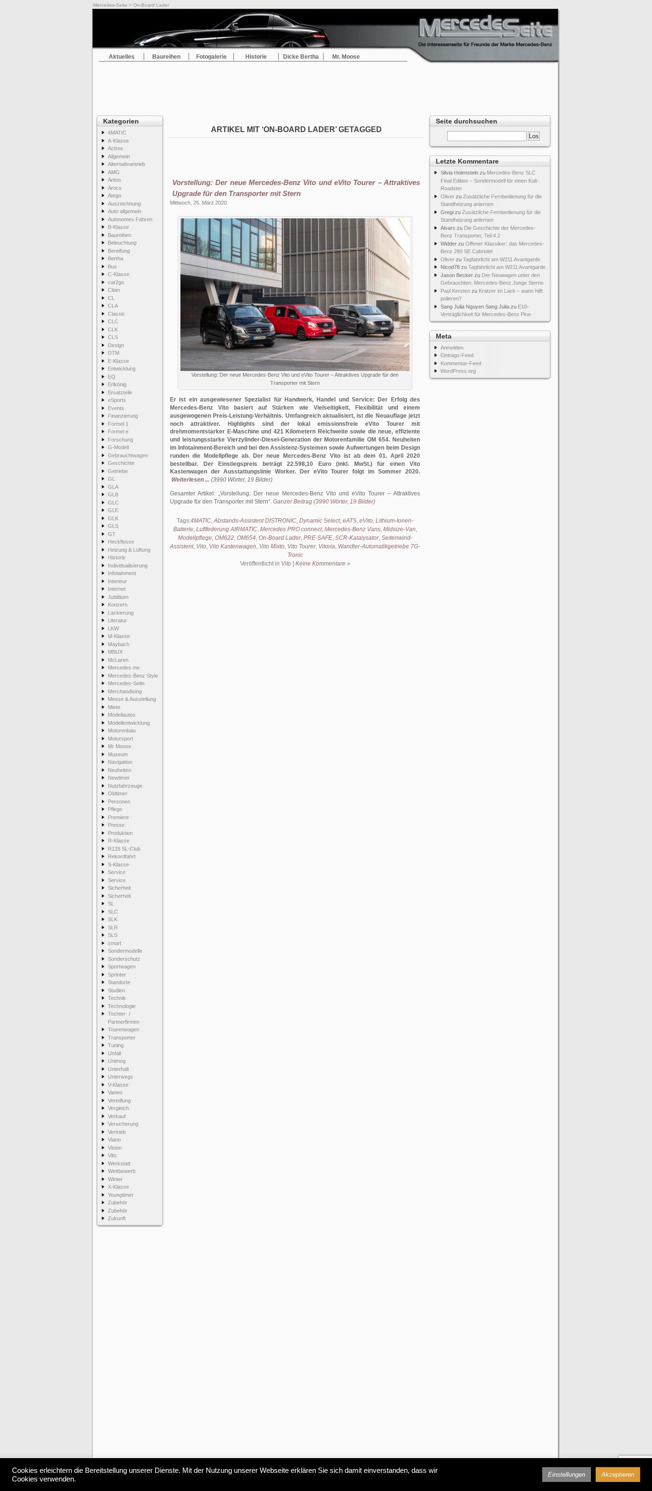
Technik (117, 998)
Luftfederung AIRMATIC (226, 529)
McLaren (118, 660)
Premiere (118, 817)
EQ (112, 377)
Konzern (117, 604)
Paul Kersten (455, 291)
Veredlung (119, 1100)
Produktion (120, 833)
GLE (113, 510)
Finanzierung (123, 416)
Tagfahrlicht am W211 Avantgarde (501, 259)
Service (117, 872)
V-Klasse (118, 1085)
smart (114, 943)
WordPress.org (458, 371)
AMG (114, 172)
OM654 (246, 538)
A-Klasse (118, 141)
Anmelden (452, 347)
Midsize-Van (399, 529)
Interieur (117, 581)
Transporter (122, 1037)
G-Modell (118, 447)
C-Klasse (118, 274)
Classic (116, 314)
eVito (366, 520)
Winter (115, 1179)
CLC (113, 321)
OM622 (224, 538)
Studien (116, 990)
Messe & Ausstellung (132, 699)
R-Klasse (118, 840)
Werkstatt (119, 1163)
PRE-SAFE (318, 538)
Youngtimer (121, 1195)
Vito (112, 1155)
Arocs (115, 188)
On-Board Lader (280, 538)
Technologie (122, 1006)
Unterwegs (120, 1077)
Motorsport (120, 738)
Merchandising (125, 691)
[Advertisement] (326, 85)
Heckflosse (121, 542)
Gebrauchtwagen (128, 455)
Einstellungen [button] (566, 1474)
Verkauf (117, 1116)
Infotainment (122, 573)
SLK (112, 919)
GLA (113, 487)
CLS (113, 337)
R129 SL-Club (124, 849)
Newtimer (119, 778)
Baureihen (166, 56)
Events (116, 408)
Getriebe (118, 471)
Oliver (447, 196)
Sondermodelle (125, 951)
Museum (118, 754)
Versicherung (123, 1124)
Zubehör (117, 1202)
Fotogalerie (211, 56)
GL (111, 479)
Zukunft (117, 1218)
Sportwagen (122, 966)
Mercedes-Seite (110, 5)
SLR (113, 927)
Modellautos (122, 715)
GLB (113, 494)
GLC (113, 502)
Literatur (117, 620)
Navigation (120, 762)
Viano (114, 1139)
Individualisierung (127, 565)
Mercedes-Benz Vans (352, 529)
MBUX (115, 652)
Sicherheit (119, 888)
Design (116, 345)
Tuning (116, 1045)
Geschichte (121, 463)
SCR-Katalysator (357, 538)
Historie (256, 56)
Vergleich (118, 1108)
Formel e (118, 431)
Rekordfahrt (122, 856)
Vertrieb (117, 1132)
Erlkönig (117, 384)
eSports (117, 400)
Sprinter (117, 974)
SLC (113, 912)
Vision (115, 1148)
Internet (117, 589)
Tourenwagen (123, 1029)
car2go (116, 282)
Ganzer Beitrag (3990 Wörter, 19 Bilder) (324, 501)
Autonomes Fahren (130, 219)
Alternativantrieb (126, 164)
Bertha (115, 258)
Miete (114, 707)
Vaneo (115, 1092)
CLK (113, 329)
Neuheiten (119, 770)
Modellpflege (195, 538)
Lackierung (121, 613)
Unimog (117, 1061)
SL (111, 903)
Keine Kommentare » (322, 563)
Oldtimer (117, 793)
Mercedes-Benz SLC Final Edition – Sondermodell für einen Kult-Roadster (490, 180)
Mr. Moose (346, 56)
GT (112, 534)
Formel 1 (118, 424)
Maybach (118, 644)
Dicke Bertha (301, 56)
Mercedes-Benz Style (133, 676)
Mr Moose (119, 746)
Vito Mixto (271, 546)
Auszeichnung (124, 203)
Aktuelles (122, 56)
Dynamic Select (319, 520)
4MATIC (117, 132)
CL (111, 298)
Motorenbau (122, 730)
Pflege (115, 809)
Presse (116, 825)
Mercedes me (124, 667)
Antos (114, 180)
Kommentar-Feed (461, 363)
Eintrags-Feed (457, 355)
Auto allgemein (124, 211)
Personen (119, 801)
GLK (113, 518)
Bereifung (119, 251)
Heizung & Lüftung (129, 550)
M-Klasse (119, 636)
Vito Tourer (301, 546)
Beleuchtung (122, 243)
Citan (114, 290)
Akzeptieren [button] (617, 1474)
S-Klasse (118, 864)
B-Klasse (118, 227)
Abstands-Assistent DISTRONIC (255, 520)
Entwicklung (122, 368)
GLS (113, 526)
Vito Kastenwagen (232, 546)
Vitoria (326, 546)
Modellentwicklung (129, 723)
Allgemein (119, 156)
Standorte (119, 982)
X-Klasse (118, 1187)
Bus (112, 266)
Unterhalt (118, 1069)
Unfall (114, 1053)
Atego (114, 195)
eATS (350, 520)
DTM (113, 353)
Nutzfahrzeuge (125, 786)
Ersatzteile (120, 392)
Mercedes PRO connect (291, 529)
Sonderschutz (124, 959)
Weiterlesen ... (190, 479)
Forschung (120, 439)
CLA (113, 305)
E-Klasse (118, 361)
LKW (113, 628)
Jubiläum (118, 597)
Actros (115, 148)
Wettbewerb (122, 1171)
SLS (112, 935)
